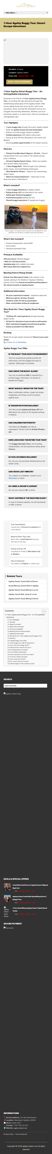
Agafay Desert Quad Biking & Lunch (23, 590)
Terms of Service (21, 1134)
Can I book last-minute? (18, 659)
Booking (12, 638)
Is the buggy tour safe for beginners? (22, 643)
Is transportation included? (19, 650)
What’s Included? (15, 624)
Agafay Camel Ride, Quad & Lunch (23, 594)
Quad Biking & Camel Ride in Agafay (23, 586)
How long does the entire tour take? (22, 654)
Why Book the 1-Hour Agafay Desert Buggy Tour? (26, 636)
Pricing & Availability (16, 629)
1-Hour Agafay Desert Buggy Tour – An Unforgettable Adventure (25, 616)
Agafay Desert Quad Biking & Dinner (24, 599)
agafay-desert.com (20, 1128)
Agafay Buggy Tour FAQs (18, 640)
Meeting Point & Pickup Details (20, 631)
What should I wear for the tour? (20, 647)
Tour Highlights (14, 620)
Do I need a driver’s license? (19, 661)
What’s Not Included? (17, 627)
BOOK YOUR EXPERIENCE (19, 82)
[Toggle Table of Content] (43, 611)
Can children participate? (18, 652)
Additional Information (17, 634)
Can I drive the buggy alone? (19, 645)
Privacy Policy (9, 1134)
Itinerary (12, 622)
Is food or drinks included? (18, 657)
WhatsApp (13, 478)
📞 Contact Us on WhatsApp (15, 342)
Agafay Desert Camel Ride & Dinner (23, 581)
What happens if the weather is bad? (22, 663)
